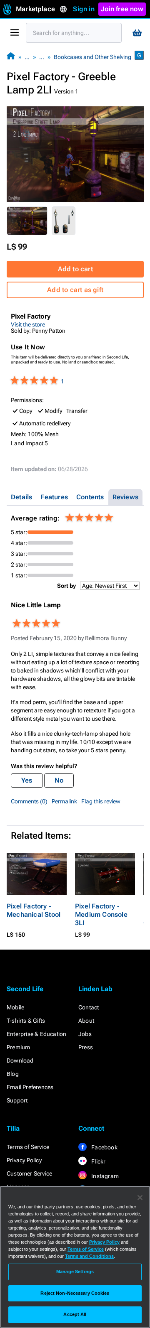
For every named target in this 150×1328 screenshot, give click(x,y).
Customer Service (29, 1173)
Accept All (74, 1314)
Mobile (15, 1007)
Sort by (66, 585)
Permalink (64, 801)
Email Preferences (30, 1087)
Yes (26, 780)
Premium (18, 1047)
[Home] (11, 56)
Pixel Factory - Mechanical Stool (33, 910)
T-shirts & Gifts (26, 1020)
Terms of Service (28, 1147)
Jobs (85, 1034)
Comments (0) (29, 801)
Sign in (83, 9)
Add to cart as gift (75, 290)
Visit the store (28, 324)
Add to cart (75, 269)
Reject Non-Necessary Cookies (74, 1293)
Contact (88, 1007)
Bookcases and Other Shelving (92, 57)
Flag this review (100, 801)
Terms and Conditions (89, 1256)
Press (85, 1047)
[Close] (140, 1197)
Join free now (122, 9)
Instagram (104, 1176)
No (59, 780)
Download (20, 1060)
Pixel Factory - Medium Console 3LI (101, 914)
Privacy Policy (24, 1160)
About (86, 1020)
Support (17, 1100)
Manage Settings (75, 1271)
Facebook (104, 1147)
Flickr (97, 1161)
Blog (13, 1073)
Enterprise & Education (36, 1034)
